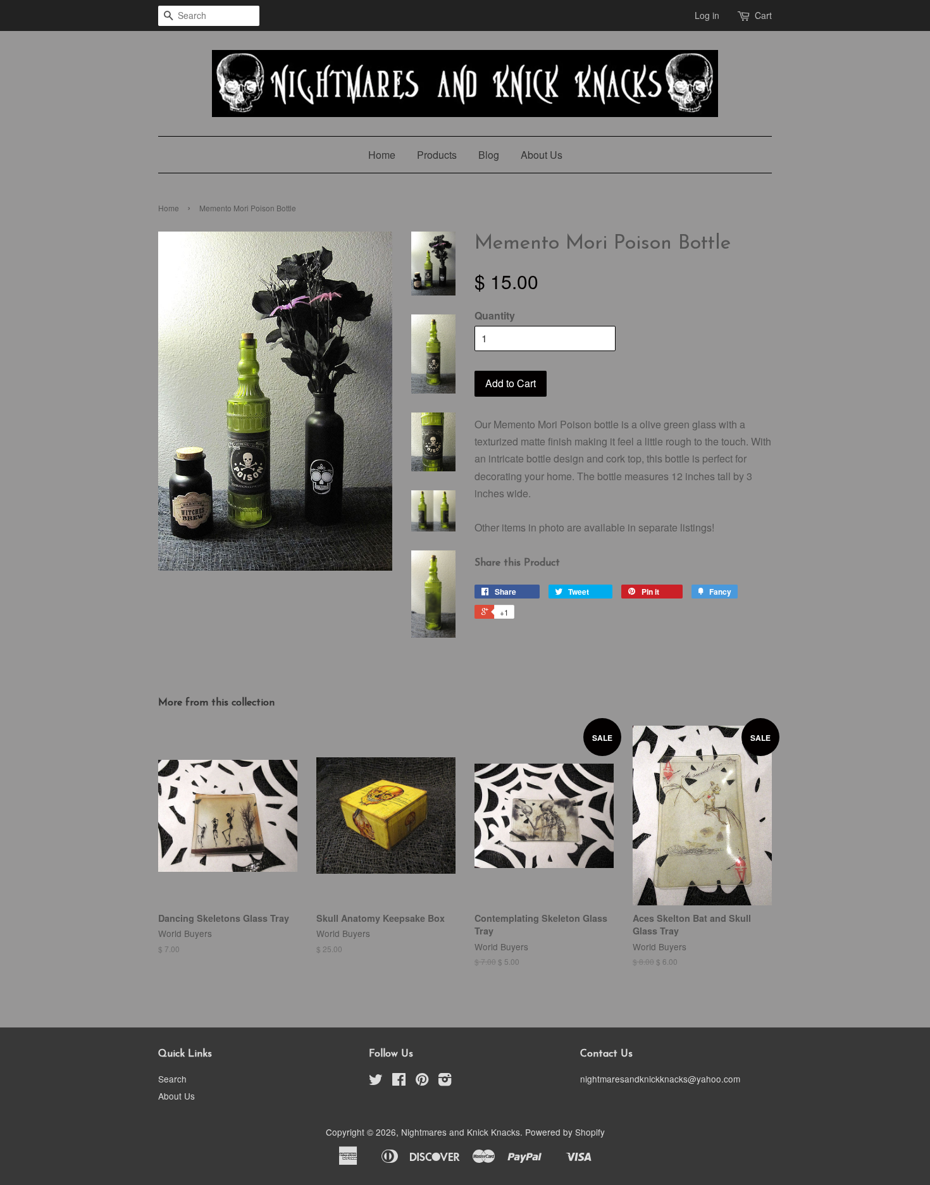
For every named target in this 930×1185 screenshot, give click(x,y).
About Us (541, 154)
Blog (488, 154)
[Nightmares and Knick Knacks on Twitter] (376, 1081)
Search (172, 1078)
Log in (707, 15)
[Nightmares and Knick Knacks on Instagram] (445, 1081)
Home (381, 154)
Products (437, 154)
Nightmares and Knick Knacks (460, 1132)
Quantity (494, 315)
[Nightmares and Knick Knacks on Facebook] (399, 1081)
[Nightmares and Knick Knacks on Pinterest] (422, 1081)
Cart (763, 15)
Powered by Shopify (565, 1132)
